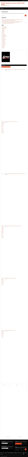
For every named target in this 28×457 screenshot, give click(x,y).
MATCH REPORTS (4, 36)
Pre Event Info (4, 42)
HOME (3, 32)
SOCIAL (21, 452)
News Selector (4, 39)
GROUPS (3, 30)
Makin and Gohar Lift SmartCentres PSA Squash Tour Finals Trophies (10, 22)
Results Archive (4, 43)
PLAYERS (3, 41)
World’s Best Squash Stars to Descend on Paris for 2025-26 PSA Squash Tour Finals (12, 21)
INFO (3, 452)
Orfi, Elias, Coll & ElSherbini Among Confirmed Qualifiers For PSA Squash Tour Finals (12, 19)
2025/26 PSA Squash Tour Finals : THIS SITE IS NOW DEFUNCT (12, 3)
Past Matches (3, 40)
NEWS (3, 37)
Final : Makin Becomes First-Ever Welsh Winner (8, 23)
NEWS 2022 (3, 38)
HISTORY (3, 31)
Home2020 (3, 33)
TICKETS (6, 452)
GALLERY (3, 29)
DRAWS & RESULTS (4, 27)
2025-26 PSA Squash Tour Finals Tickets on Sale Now (8, 20)
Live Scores (3, 34)
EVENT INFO (3, 28)
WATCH (18, 452)
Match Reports (4, 35)
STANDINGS (15, 452)
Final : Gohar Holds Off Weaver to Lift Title (10, 330)
